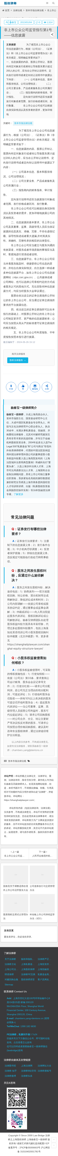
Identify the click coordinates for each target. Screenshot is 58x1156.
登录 (29, 936)
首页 (7, 10)
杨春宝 (13, 22)
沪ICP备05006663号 (29, 1147)
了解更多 (18, 494)
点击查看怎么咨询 (23, 1042)
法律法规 (17, 10)
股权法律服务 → (18, 360)
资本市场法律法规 (35, 10)
